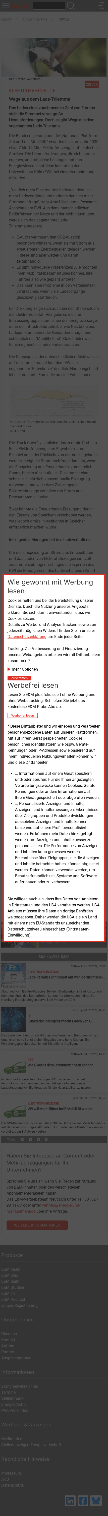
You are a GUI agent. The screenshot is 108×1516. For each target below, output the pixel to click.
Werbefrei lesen (22, 715)
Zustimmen (19, 678)
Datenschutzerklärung (27, 636)
